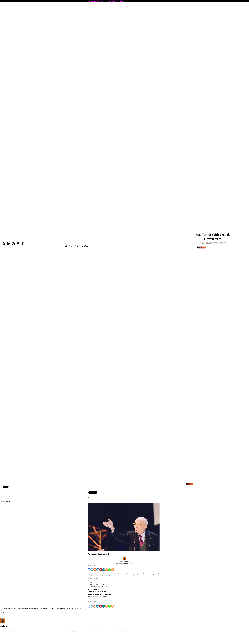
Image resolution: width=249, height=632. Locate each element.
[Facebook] (89, 568)
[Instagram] (18, 243)
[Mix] (106, 568)
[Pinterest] (13, 243)
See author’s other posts (6, 629)
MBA (67, 608)
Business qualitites (54, 608)
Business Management (25, 608)
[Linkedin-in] (8, 243)
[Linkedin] (97, 568)
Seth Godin (71, 608)
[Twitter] (91, 568)
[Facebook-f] (22, 243)
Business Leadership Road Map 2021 (97, 596)
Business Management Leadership (40, 608)
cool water (126, 561)
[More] (112, 568)
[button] (6, 487)
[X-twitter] (4, 243)
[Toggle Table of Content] (88, 581)
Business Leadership (13, 608)
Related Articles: (95, 582)
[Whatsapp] (109, 568)
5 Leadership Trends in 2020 (98, 584)
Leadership (62, 608)
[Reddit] (94, 568)
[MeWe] (103, 568)
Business (97, 552)
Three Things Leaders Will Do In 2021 (100, 586)
